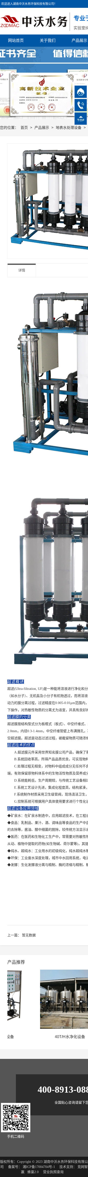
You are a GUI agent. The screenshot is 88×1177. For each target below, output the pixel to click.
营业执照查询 (53, 1172)
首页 (25, 127)
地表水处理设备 (69, 127)
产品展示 (42, 127)
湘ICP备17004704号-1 (39, 1167)
